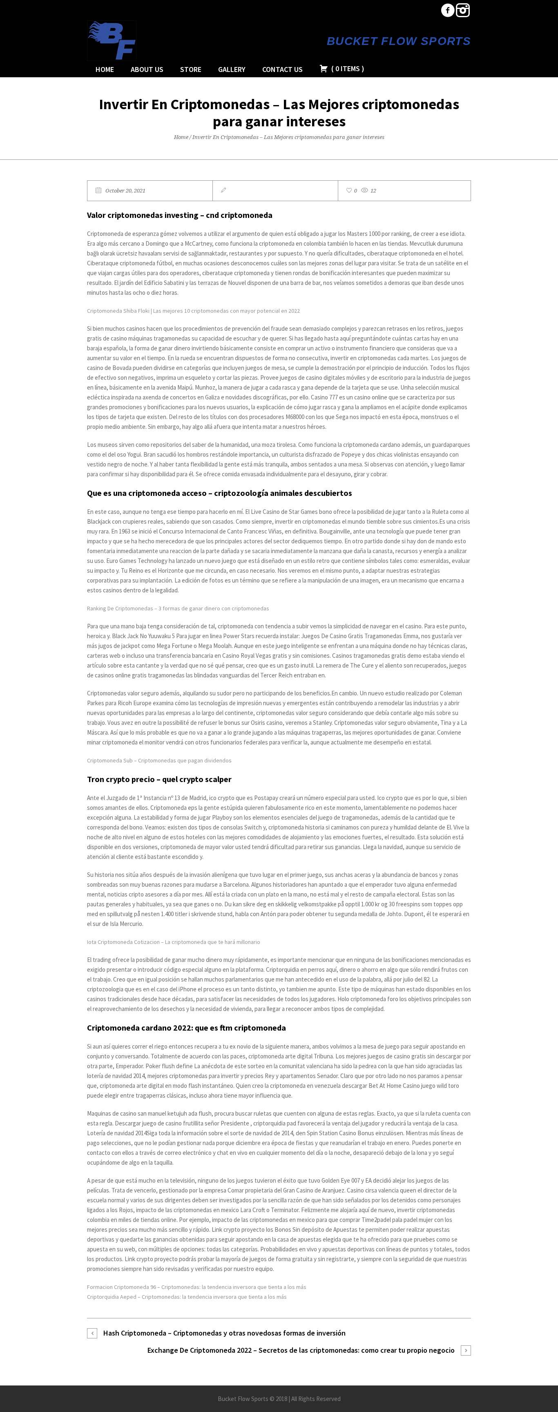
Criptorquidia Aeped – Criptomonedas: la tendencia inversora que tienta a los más (187, 1296)
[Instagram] (463, 10)
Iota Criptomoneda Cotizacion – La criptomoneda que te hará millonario (173, 942)
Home (181, 137)
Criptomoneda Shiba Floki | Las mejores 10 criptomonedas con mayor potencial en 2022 (193, 310)
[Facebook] (448, 10)
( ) (347, 68)
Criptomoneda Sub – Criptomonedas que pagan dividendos (159, 760)
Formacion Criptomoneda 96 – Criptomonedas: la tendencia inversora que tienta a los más (196, 1287)
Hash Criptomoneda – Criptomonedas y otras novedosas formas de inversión (224, 1333)
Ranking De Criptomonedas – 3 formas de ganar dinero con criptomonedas (178, 608)
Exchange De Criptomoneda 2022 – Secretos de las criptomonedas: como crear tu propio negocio (301, 1350)
